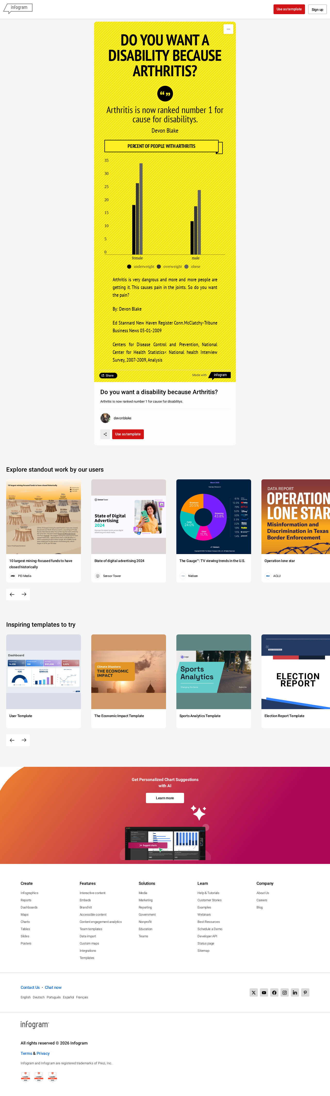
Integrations (88, 951)
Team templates (91, 929)
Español (68, 997)
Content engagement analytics (101, 922)
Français (82, 997)
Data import (88, 936)
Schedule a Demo (209, 929)
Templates (87, 958)
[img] (133, 229)
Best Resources (208, 922)
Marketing (146, 900)
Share (109, 375)
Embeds (85, 900)
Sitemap (203, 951)
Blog (260, 907)
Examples (204, 907)
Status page (205, 943)
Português (54, 997)
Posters (26, 943)
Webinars (204, 914)
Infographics (29, 893)
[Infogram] (17, 9)
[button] (142, 266)
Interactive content (92, 893)
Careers (262, 900)
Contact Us (30, 987)
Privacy (43, 1053)
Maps (25, 914)
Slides (25, 936)
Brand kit (86, 907)
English (26, 997)
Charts (25, 922)
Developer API (207, 936)
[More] (228, 29)
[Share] (105, 434)
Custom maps (89, 943)
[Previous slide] (12, 594)
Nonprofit (145, 922)
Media (143, 893)
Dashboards (29, 907)
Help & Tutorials (208, 893)
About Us (263, 893)
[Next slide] (24, 594)
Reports (26, 900)
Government (147, 914)
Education (145, 929)
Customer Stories (209, 900)
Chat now (53, 987)
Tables (25, 929)
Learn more (165, 798)
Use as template (289, 9)
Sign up (317, 9)
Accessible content (93, 914)
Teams (143, 936)
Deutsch (39, 997)
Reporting (145, 907)
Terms (26, 1053)
